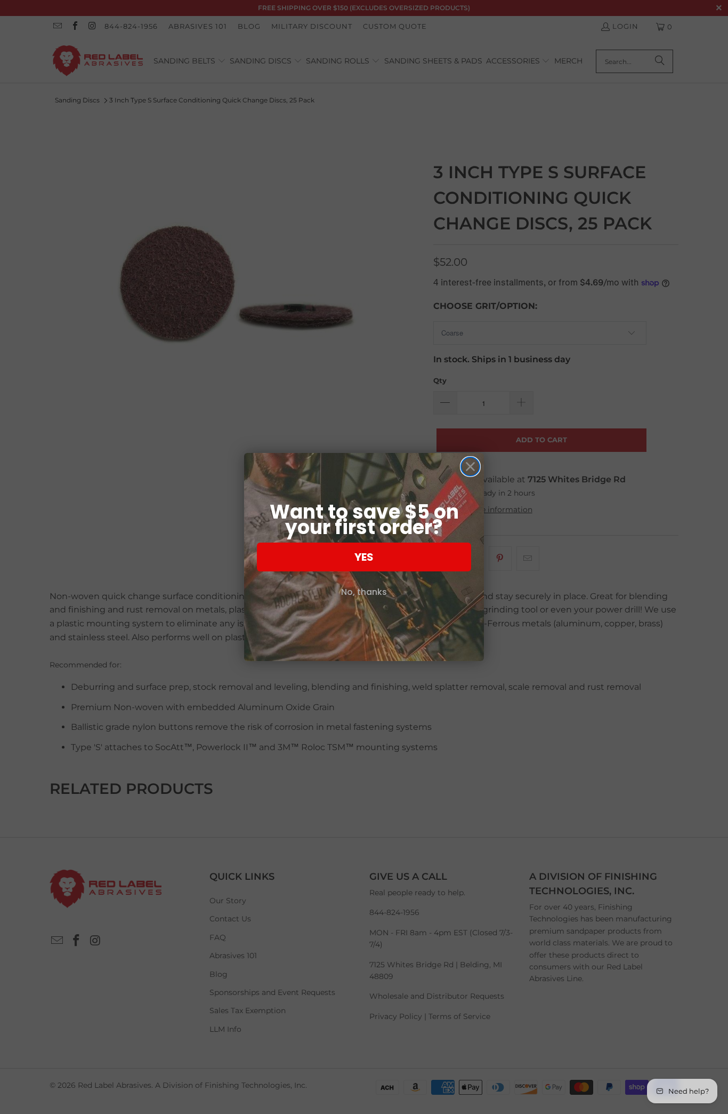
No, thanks (364, 592)
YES (364, 557)
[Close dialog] (470, 466)
